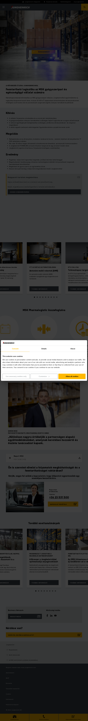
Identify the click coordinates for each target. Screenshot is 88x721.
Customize (43, 376)
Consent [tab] (15, 349)
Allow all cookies (72, 376)
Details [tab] (44, 349)
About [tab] (72, 349)
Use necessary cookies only (16, 376)
